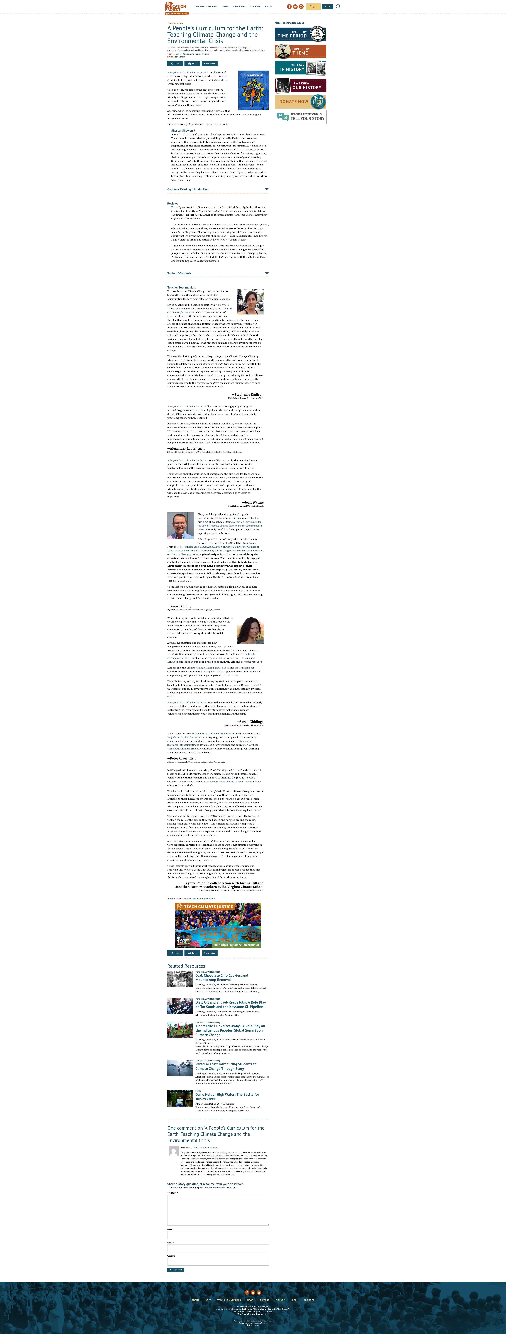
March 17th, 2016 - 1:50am (206, 1147)
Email (170, 1242)
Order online (209, 63)
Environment (195, 54)
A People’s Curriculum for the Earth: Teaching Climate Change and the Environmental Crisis (230, 525)
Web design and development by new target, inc (253, 1321)
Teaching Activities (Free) (207, 972)
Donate (280, 1300)
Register (309, 1300)
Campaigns (239, 6)
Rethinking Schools (204, 898)
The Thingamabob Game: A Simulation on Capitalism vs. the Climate (217, 546)
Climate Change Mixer (199, 667)
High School (179, 57)
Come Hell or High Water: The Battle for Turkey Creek (227, 1096)
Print (194, 63)
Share (176, 63)
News (225, 6)
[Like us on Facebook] (247, 1292)
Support (255, 6)
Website (171, 1256)
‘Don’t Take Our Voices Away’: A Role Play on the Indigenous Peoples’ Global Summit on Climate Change (230, 1030)
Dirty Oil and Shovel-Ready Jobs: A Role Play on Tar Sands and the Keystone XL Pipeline (230, 1004)
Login (327, 7)
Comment (172, 1193)
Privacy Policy (253, 1325)
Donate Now (313, 7)
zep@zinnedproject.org (256, 1314)
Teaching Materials (206, 6)
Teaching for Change (279, 1309)
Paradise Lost (221, 667)
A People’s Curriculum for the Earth (186, 406)
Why (208, 1300)
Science (205, 54)
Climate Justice (182, 54)
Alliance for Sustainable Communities (213, 733)
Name (170, 1229)
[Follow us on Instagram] (259, 1292)
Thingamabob (247, 667)
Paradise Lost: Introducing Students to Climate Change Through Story (226, 1066)
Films (198, 1091)
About (269, 6)
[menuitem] (206, 6)
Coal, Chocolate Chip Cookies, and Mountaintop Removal (221, 977)
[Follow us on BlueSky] (253, 1292)
